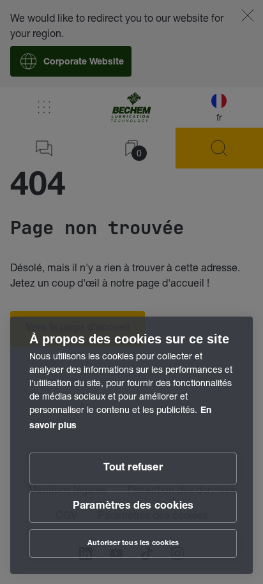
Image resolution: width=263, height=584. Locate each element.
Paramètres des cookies (133, 507)
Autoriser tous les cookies (133, 543)
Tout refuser (132, 468)
